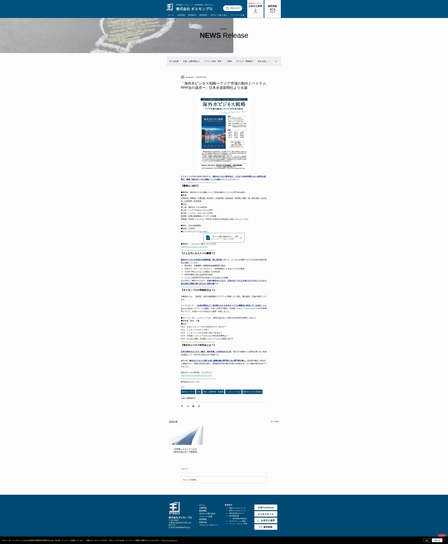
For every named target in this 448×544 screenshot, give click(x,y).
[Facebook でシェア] (182, 406)
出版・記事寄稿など (191, 61)
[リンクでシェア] (199, 406)
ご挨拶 (229, 61)
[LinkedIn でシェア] (193, 406)
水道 (199, 392)
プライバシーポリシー (169, 540)
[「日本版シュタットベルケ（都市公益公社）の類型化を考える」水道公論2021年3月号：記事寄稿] (186, 435)
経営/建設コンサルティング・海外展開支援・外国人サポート (195, 5)
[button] (276, 61)
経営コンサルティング (237, 511)
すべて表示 (275, 421)
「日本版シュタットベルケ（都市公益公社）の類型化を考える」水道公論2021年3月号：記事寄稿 (185, 450)
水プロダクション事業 (237, 521)
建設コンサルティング (237, 508)
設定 (427, 540)
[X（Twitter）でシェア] (188, 406)
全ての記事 (173, 61)
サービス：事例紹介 (244, 61)
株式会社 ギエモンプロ (194, 9)
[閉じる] (445, 540)
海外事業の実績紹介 (240, 518)
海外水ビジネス (188, 392)
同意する (437, 540)
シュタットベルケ (233, 392)
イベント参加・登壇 (213, 61)
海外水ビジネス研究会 (252, 392)
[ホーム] (169, 20)
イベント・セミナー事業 (238, 524)
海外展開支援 (234, 516)
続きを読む (262, 61)
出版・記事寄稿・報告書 (213, 392)
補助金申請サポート (236, 513)
